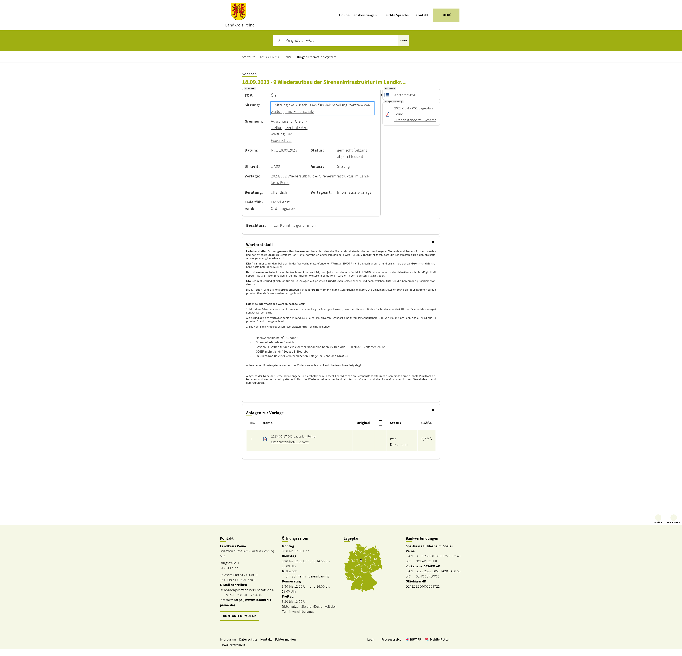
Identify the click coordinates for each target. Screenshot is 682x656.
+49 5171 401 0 (245, 575)
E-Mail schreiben (233, 584)
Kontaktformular (239, 616)
